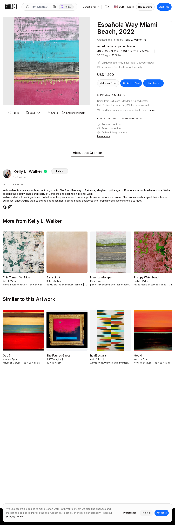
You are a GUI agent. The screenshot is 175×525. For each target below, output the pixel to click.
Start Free (164, 7)
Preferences (129, 512)
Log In (130, 7)
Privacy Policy (14, 516)
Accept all (162, 512)
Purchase (153, 83)
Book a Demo (145, 7)
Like (16, 112)
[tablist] (87, 153)
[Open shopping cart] (107, 6)
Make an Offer (108, 83)
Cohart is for (89, 7)
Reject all (146, 512)
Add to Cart (133, 83)
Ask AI (68, 6)
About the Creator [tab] (87, 153)
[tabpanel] (87, 183)
